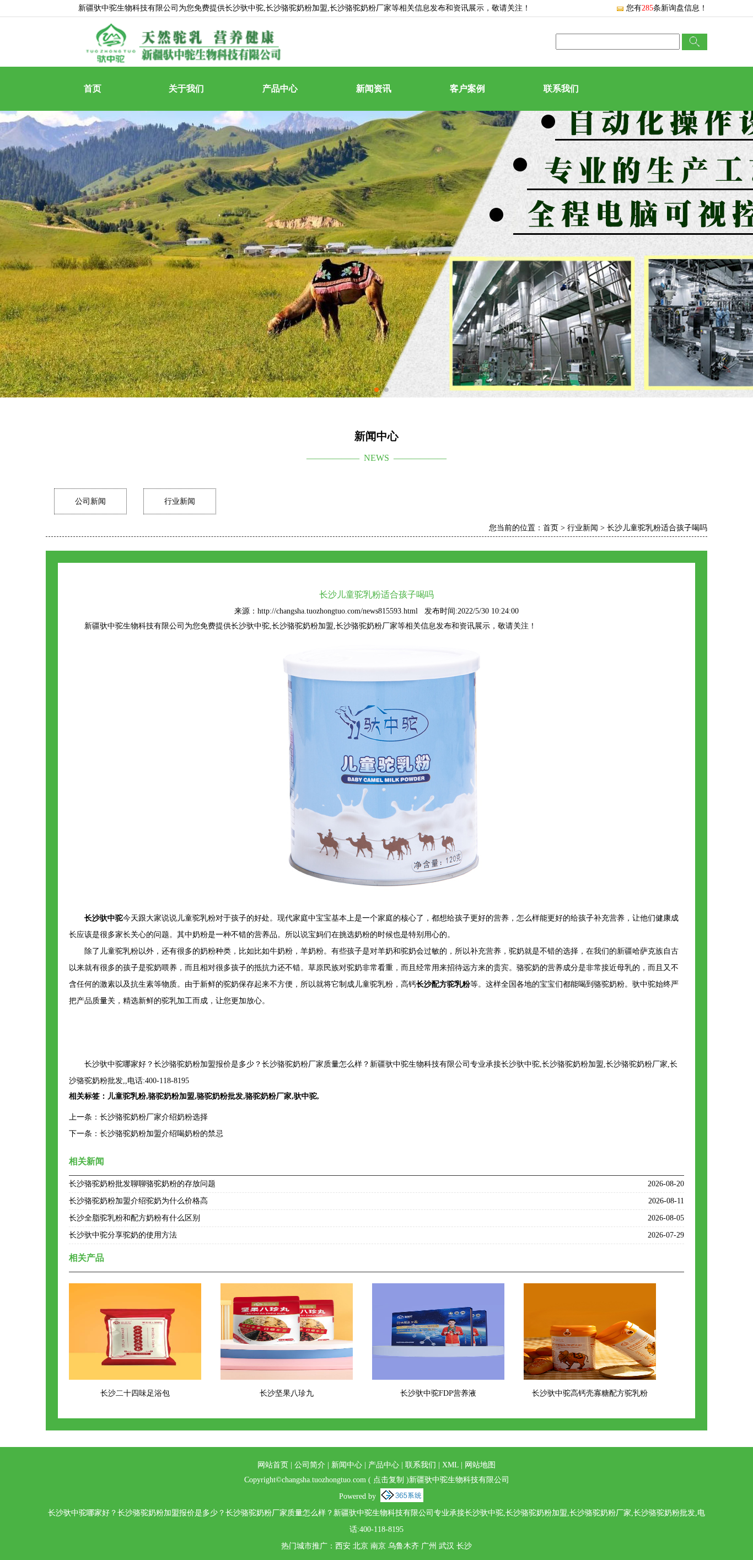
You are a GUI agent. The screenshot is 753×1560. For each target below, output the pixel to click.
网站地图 (480, 1465)
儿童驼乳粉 (126, 1096)
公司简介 (309, 1465)
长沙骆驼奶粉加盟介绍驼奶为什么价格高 (138, 1201)
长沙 (464, 1546)
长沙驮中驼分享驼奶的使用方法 (123, 1235)
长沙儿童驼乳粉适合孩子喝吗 (657, 528)
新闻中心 (346, 1465)
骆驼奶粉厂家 (268, 1096)
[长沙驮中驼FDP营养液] (438, 1290)
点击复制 (388, 1480)
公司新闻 (90, 501)
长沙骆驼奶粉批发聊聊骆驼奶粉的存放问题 (142, 1184)
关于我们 (186, 88)
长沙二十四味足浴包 (135, 1393)
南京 (378, 1546)
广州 (429, 1546)
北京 (360, 1546)
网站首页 (272, 1465)
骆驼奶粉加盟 (171, 1096)
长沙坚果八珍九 (287, 1393)
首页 (92, 88)
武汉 (446, 1546)
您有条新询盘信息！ (666, 8)
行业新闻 (179, 501)
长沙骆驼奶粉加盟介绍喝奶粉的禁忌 (161, 1133)
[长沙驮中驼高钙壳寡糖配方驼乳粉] (590, 1290)
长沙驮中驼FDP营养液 (438, 1393)
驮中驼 (305, 1096)
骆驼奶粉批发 (220, 1096)
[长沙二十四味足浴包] (135, 1290)
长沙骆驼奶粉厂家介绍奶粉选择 (154, 1117)
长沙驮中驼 (244, 8)
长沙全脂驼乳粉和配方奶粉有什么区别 (134, 1218)
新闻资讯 (373, 88)
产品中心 (280, 88)
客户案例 (467, 88)
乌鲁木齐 (403, 1546)
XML (450, 1465)
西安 (343, 1546)
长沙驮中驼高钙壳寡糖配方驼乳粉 (590, 1393)
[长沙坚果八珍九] (286, 1290)
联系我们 (561, 88)
